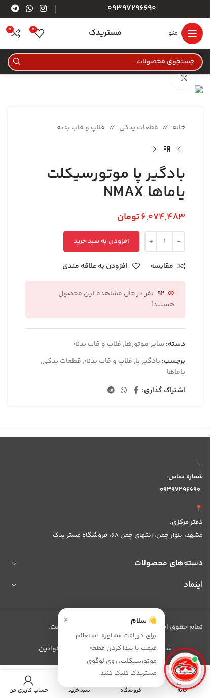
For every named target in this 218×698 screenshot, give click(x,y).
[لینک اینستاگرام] (43, 9)
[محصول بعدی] (155, 149)
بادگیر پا (147, 361)
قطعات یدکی (138, 127)
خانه (178, 127)
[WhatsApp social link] (29, 9)
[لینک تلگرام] (15, 9)
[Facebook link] (136, 390)
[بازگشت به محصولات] (167, 149)
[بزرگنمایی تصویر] (182, 77)
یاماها (176, 372)
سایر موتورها (144, 344)
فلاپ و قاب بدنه (81, 127)
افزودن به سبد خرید (101, 241)
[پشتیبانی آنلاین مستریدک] (185, 668)
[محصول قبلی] (179, 149)
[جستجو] (16, 62)
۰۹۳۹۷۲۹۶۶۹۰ (180, 490)
